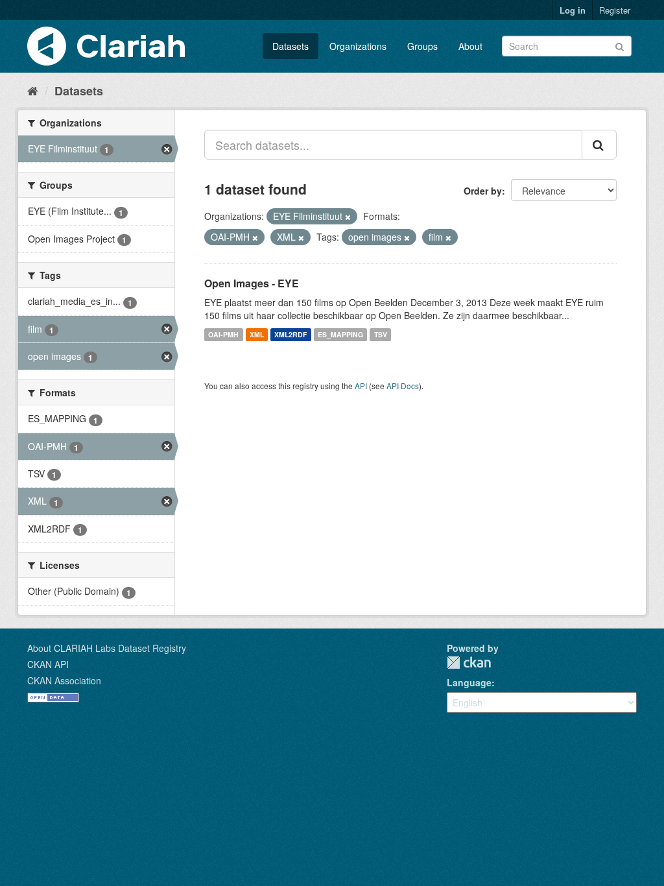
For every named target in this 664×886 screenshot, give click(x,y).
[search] (599, 145)
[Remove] (348, 216)
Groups (422, 46)
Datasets (290, 46)
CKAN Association (64, 680)
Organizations (357, 46)
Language (469, 682)
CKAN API (48, 664)
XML (257, 334)
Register (614, 10)
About (470, 46)
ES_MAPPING (340, 334)
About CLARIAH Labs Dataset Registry (106, 647)
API (361, 385)
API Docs (402, 385)
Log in (573, 10)
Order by (483, 190)
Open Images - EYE (251, 283)
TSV (380, 334)
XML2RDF (290, 334)
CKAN (469, 662)
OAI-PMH (223, 334)
